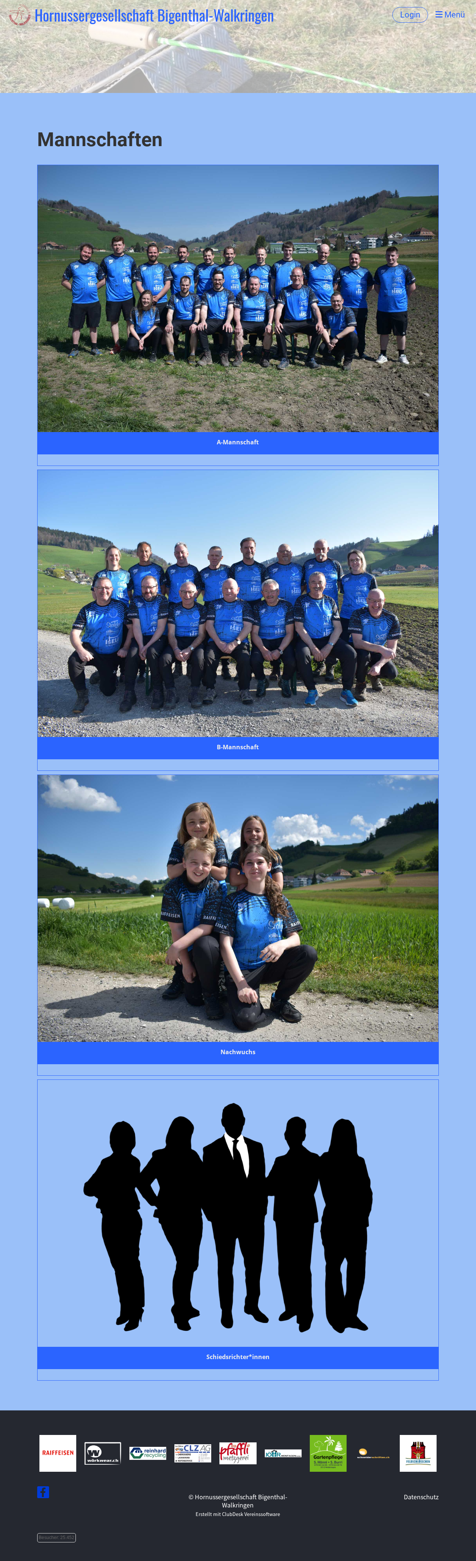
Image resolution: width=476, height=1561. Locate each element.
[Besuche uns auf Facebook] (43, 1493)
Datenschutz (421, 1496)
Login (410, 14)
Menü (454, 14)
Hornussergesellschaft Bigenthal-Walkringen (154, 14)
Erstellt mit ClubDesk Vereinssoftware (238, 1513)
